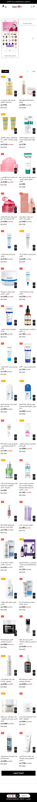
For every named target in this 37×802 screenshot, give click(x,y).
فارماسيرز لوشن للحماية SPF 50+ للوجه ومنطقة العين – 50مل (8, 446)
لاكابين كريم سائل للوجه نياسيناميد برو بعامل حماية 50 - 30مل (27, 642)
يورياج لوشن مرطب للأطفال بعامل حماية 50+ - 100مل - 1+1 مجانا (9, 140)
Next (34, 39)
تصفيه (6, 71)
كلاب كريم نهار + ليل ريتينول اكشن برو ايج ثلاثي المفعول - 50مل (8, 719)
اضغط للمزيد (18, 773)
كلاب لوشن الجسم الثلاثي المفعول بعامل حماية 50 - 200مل (26, 758)
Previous (4, 39)
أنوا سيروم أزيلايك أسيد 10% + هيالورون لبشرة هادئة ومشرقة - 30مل (8, 485)
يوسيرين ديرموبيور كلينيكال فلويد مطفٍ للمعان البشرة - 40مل (27, 140)
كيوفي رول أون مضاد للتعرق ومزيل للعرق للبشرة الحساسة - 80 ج (27, 406)
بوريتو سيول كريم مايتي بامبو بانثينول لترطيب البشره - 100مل (27, 179)
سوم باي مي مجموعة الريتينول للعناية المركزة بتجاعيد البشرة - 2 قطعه (27, 564)
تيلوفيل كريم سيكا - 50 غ (26, 525)
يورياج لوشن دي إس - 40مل (27, 367)
